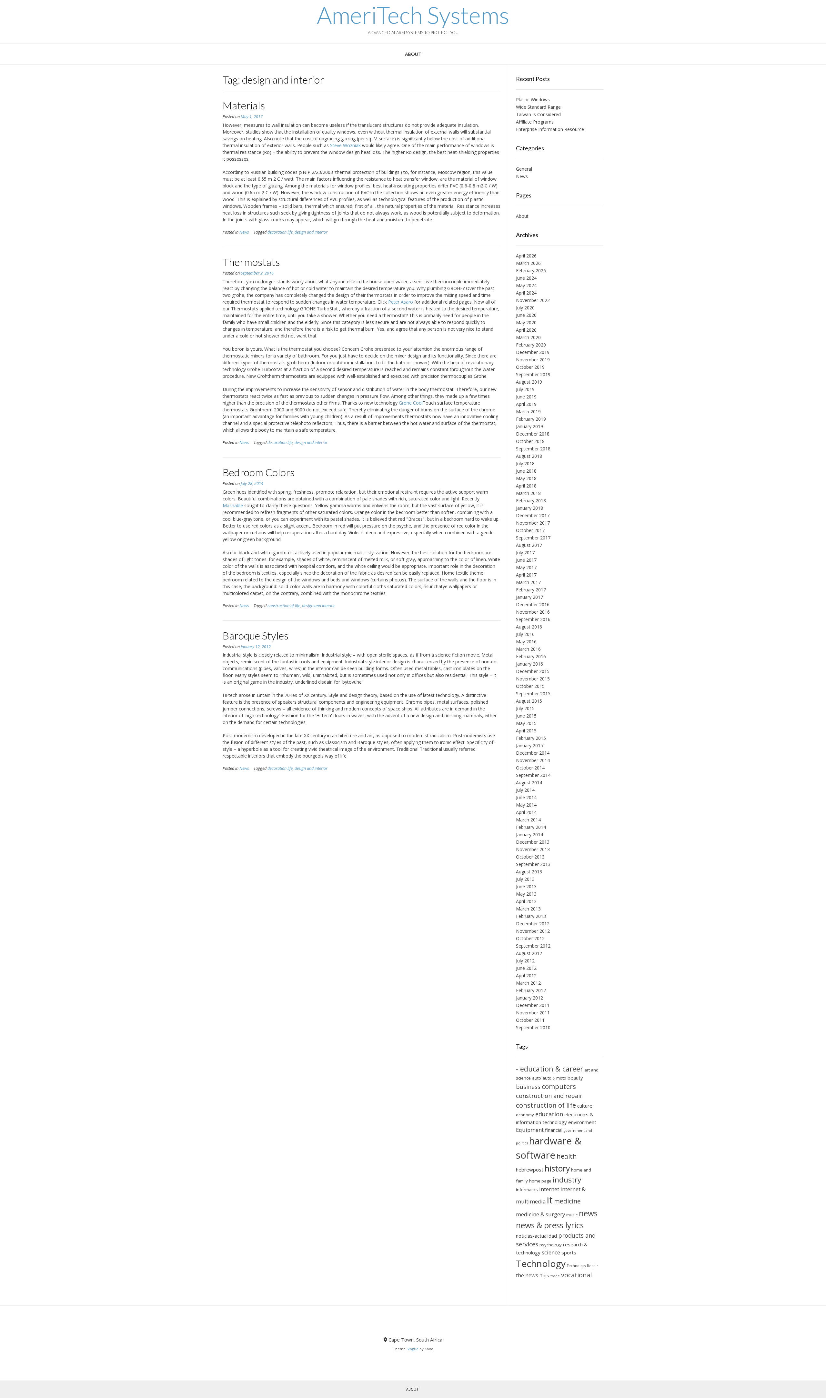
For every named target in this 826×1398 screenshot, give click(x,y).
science (551, 1252)
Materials (244, 105)
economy (525, 1115)
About (413, 54)
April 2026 (526, 256)
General (524, 169)
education (549, 1114)
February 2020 (531, 345)
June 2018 (526, 471)
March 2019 (528, 411)
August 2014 (529, 782)
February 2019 (531, 419)
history (557, 1168)
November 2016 (533, 612)
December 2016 (532, 604)
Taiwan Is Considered (538, 114)
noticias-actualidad (536, 1235)
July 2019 (525, 389)
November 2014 (533, 760)
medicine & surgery (540, 1214)
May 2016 (526, 642)
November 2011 (533, 1013)
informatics (527, 1189)
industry (567, 1180)
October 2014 (530, 768)
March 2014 (528, 820)
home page (540, 1181)
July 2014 (525, 790)
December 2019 (532, 352)
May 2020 (526, 322)
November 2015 (533, 679)
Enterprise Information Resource (550, 129)
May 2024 (526, 285)
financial (553, 1130)
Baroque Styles (255, 635)
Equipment (530, 1129)
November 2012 (533, 931)
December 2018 (532, 434)
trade (555, 1276)
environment (582, 1122)
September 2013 (533, 864)
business (528, 1087)
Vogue (413, 1348)
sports (568, 1252)
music (572, 1215)
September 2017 (533, 538)
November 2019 (533, 360)
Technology (541, 1263)
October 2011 (530, 1020)
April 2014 (526, 812)
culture (584, 1105)
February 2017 (531, 590)
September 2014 (533, 775)
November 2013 (533, 849)
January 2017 (529, 597)
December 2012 (532, 923)
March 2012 (528, 983)
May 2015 (526, 723)
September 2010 (533, 1027)
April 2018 (526, 486)
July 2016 (525, 634)
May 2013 (526, 894)
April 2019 (526, 404)
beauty (575, 1077)
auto (536, 1078)
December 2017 (532, 515)
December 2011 (532, 1005)
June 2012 (526, 968)
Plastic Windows (533, 99)
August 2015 (529, 701)
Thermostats (251, 262)
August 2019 (529, 382)
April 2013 (526, 901)
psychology (550, 1245)
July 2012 (525, 961)
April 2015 (526, 731)
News (244, 232)
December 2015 (532, 671)
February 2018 (531, 501)
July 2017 (525, 552)
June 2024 (526, 278)
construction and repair (549, 1096)
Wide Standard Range (538, 107)
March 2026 (528, 263)
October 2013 (530, 857)
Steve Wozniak (345, 145)
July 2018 (525, 463)
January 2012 (529, 998)
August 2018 (529, 456)
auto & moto (554, 1078)
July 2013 (525, 879)
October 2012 (530, 938)
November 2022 (533, 300)
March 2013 (528, 909)
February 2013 (531, 916)
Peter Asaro (400, 302)
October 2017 (530, 530)
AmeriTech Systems (413, 14)
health (567, 1156)
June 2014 (526, 797)
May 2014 (526, 805)
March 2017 (528, 582)
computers (559, 1086)
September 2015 (533, 693)
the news (527, 1275)
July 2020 (525, 308)
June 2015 (526, 716)
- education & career (549, 1068)
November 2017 (533, 523)
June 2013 (526, 886)
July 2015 (525, 708)
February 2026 (531, 270)
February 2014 (531, 827)
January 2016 (529, 664)
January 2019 (529, 426)
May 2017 (526, 567)
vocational (576, 1275)
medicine (567, 1201)
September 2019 (533, 374)
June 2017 (526, 560)
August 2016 (529, 627)
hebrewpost (529, 1169)
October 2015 (530, 686)
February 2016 (531, 656)
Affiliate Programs (535, 122)
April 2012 (526, 975)
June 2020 (526, 315)
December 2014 (532, 753)
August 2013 (529, 872)
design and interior (311, 232)
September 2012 (533, 946)
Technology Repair (582, 1265)
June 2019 (526, 397)
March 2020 (528, 337)
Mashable (233, 505)
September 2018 (533, 449)
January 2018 (529, 508)
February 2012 (531, 990)
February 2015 (531, 738)
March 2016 (528, 649)
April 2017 (526, 575)
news (588, 1213)
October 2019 (530, 367)
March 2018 (528, 493)
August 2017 (529, 545)
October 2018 (530, 441)
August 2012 (529, 953)
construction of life (283, 605)
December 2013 (532, 842)
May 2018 (526, 478)
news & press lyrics (550, 1225)
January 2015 (529, 745)
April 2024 (526, 293)
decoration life (280, 232)
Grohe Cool (411, 403)
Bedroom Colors (259, 472)
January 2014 (529, 834)
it (550, 1199)
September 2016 (533, 619)
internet (549, 1189)
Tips (544, 1275)
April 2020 (526, 330)
